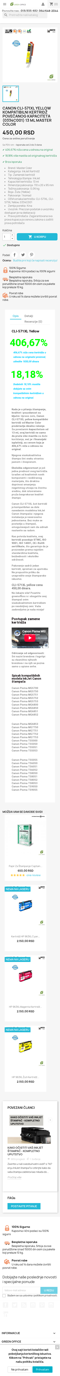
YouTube (33, 1305)
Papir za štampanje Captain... (25, 866)
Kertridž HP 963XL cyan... (25, 936)
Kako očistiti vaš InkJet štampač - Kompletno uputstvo (25, 1151)
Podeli (14, 254)
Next (50, 1120)
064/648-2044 (48, 10)
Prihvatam (42, 1369)
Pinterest (31, 254)
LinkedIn (5, 1314)
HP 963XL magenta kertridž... (25, 1006)
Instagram (51, 1305)
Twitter (14, 1305)
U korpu (37, 237)
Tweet (23, 254)
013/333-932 (29, 10)
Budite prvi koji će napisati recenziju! (35, 260)
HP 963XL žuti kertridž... (25, 1077)
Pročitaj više (14, 1177)
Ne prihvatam (19, 1369)
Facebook (5, 1305)
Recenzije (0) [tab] (33, 321)
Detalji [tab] (28, 316)
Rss (23, 1305)
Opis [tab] (16, 316)
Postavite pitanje (24, 1206)
